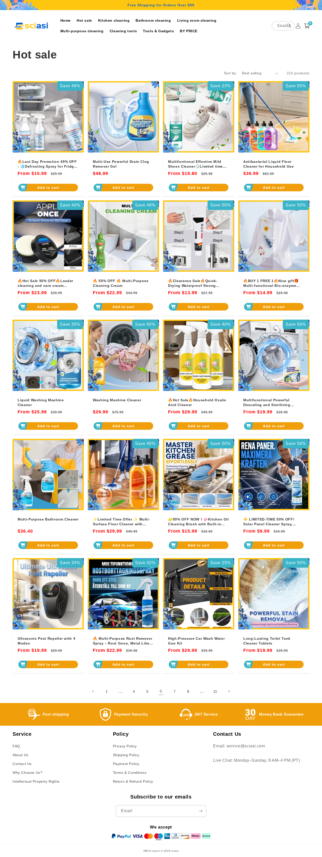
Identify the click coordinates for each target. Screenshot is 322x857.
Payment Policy (126, 764)
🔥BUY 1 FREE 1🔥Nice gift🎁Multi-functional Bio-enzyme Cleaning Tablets (271, 283)
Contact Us (22, 764)
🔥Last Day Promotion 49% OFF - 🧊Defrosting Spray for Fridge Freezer (47, 164)
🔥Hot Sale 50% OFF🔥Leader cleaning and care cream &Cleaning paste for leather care (48, 283)
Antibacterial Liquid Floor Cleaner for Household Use (268, 164)
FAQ (16, 746)
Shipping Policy (126, 755)
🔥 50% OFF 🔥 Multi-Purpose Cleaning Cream (121, 283)
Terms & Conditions (130, 773)
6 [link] (161, 691)
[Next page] (228, 691)
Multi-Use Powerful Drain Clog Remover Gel (121, 164)
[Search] (288, 25)
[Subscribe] (200, 811)
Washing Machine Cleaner (117, 400)
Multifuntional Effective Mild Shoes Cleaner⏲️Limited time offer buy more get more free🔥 (197, 164)
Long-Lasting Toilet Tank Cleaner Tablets (267, 640)
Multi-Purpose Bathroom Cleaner (48, 519)
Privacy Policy (125, 746)
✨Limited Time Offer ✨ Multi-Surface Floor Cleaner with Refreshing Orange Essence (121, 521)
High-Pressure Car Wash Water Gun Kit (196, 640)
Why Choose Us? (27, 773)
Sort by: (230, 73)
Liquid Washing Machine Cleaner (41, 402)
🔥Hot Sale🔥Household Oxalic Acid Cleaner (197, 402)
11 (215, 691)
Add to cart (48, 188)
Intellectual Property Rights (36, 781)
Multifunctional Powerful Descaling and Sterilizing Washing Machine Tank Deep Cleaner (270, 402)
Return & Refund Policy (133, 781)
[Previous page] (93, 691)
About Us (20, 755)
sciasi (175, 850)
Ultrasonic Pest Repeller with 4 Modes (46, 640)
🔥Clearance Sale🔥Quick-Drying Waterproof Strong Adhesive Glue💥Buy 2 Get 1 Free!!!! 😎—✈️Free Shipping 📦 (198, 283)
